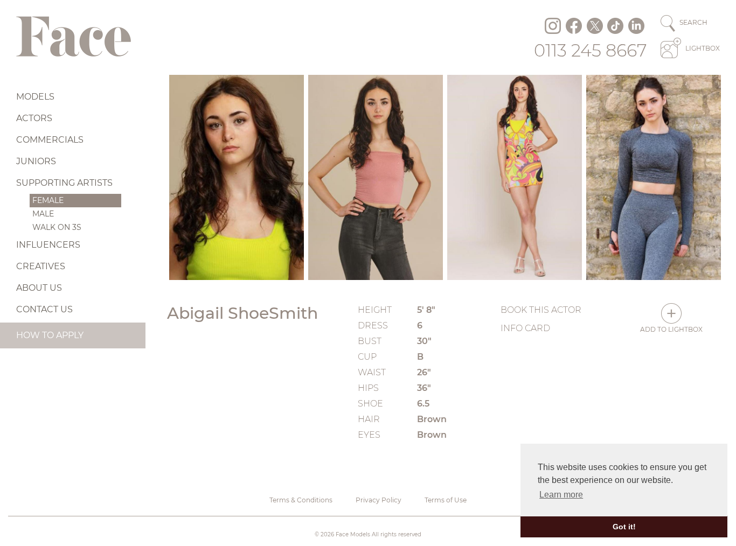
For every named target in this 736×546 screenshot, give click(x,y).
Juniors (36, 161)
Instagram (553, 26)
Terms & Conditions (300, 500)
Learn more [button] (561, 494)
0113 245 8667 (590, 50)
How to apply (50, 335)
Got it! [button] (624, 526)
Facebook (574, 26)
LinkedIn (636, 26)
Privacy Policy (378, 500)
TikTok (615, 26)
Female (48, 200)
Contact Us (44, 309)
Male (43, 214)
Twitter (595, 26)
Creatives (40, 266)
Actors (34, 118)
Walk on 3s (56, 227)
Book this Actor (541, 310)
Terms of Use (446, 500)
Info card (525, 328)
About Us (39, 288)
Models (35, 97)
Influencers (48, 245)
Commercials (50, 140)
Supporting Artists (64, 183)
